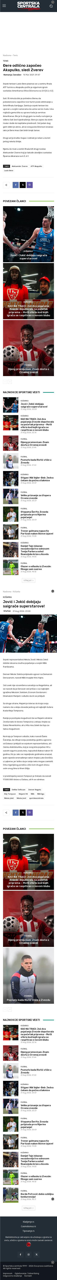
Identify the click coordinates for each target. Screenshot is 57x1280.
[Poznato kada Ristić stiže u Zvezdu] (10, 461)
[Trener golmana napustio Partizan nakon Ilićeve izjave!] (10, 532)
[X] (23, 185)
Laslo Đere (8, 170)
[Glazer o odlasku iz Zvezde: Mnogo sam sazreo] (10, 567)
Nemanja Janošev (12, 75)
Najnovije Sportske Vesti (21, 392)
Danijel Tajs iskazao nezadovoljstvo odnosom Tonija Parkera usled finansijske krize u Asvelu (35, 550)
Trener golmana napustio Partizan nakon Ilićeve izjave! (37, 532)
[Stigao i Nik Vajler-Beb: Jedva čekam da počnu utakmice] (10, 478)
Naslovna (7, 55)
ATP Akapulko (36, 166)
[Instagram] (28, 1255)
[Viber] (30, 185)
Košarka (28, 251)
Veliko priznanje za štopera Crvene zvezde (36, 497)
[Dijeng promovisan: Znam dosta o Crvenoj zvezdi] (28, 348)
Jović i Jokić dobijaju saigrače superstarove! (28, 257)
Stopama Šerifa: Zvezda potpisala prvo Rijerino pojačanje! (34, 514)
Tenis (15, 55)
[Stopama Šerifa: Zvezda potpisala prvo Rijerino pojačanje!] (10, 514)
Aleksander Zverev (20, 166)
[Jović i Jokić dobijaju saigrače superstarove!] (28, 234)
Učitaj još (27, 580)
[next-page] (10, 382)
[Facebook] (16, 185)
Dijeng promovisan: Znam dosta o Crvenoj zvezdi (28, 371)
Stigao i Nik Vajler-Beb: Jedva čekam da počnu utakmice (37, 479)
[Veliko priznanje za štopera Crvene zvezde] (10, 496)
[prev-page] (5, 382)
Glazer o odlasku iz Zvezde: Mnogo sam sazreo (36, 568)
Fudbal (28, 365)
